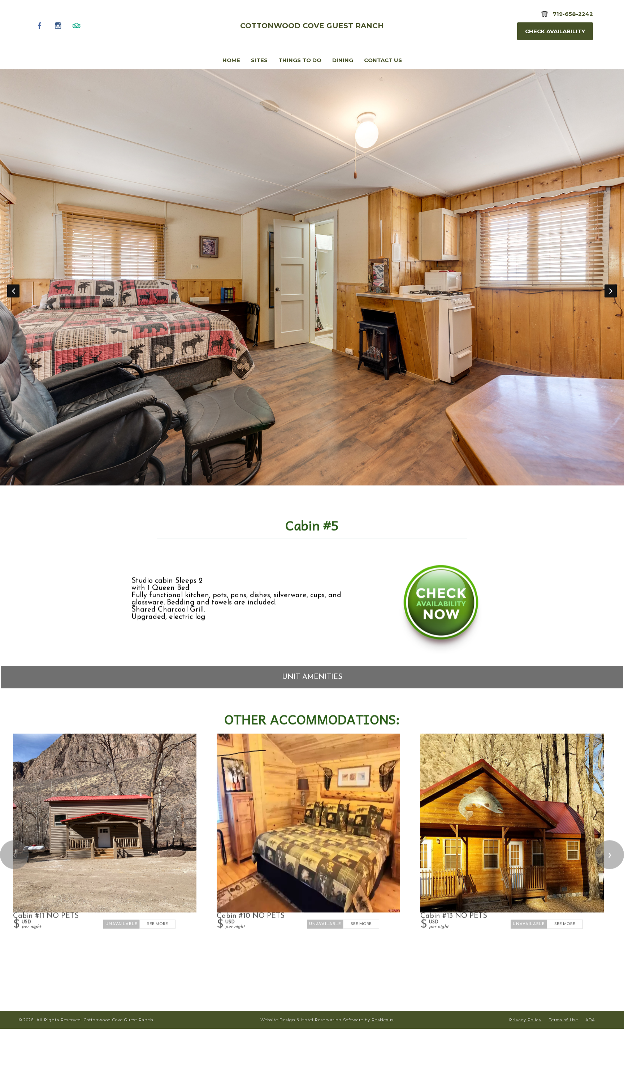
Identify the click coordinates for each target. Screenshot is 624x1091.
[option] (312, 277)
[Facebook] (39, 25)
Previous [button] (13, 290)
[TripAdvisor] (76, 25)
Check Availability (555, 31)
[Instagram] (58, 25)
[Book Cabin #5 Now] (440, 652)
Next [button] (610, 290)
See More (157, 924)
